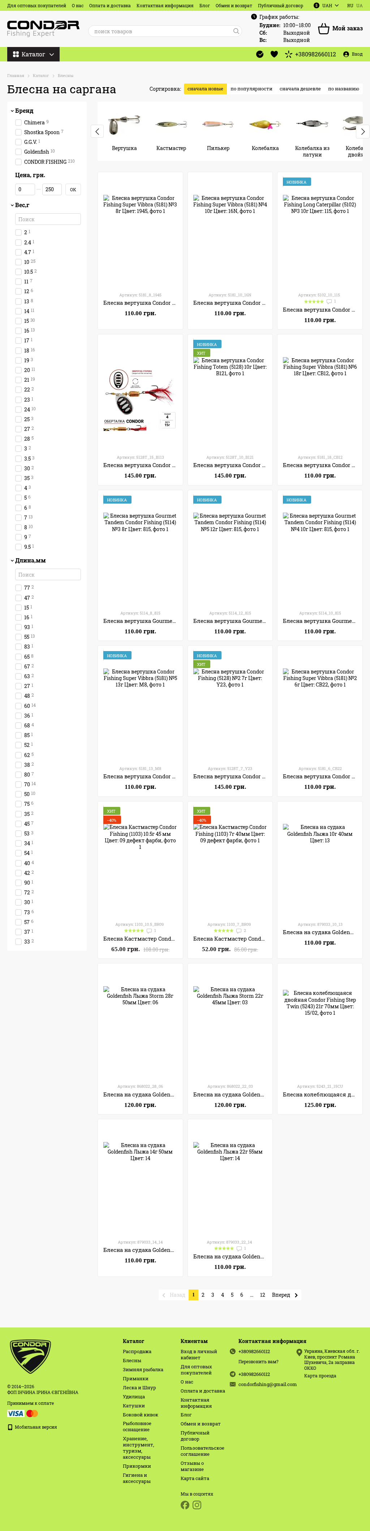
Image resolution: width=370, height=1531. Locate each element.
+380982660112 (315, 54)
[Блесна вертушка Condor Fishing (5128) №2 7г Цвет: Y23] (230, 705)
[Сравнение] (259, 54)
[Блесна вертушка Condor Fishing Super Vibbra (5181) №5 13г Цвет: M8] (140, 705)
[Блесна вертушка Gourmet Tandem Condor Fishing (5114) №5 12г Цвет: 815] (230, 550)
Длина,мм (30, 560)
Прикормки (137, 1466)
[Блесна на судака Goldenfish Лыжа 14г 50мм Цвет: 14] (140, 1179)
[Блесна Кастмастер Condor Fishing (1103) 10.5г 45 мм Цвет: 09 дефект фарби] (140, 861)
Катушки (134, 1405)
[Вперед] (363, 131)
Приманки (136, 1378)
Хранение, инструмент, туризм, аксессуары (138, 1447)
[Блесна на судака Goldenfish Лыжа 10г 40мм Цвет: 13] (320, 861)
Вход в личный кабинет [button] (199, 1354)
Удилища (134, 1396)
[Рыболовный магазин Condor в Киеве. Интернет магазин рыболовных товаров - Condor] (31, 1356)
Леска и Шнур (139, 1387)
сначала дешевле (300, 88)
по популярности (251, 88)
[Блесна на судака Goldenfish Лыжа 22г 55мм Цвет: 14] (230, 1179)
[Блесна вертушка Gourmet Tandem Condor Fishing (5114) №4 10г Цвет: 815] (320, 550)
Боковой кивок (140, 1414)
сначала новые (205, 88)
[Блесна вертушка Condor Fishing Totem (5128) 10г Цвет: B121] (230, 394)
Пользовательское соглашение (202, 1451)
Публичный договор (280, 5)
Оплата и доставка (110, 5)
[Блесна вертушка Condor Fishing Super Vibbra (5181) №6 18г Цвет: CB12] (320, 394)
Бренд (24, 111)
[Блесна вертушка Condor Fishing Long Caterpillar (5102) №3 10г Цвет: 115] (320, 232)
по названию (343, 88)
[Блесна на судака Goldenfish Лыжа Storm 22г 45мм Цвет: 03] (230, 1023)
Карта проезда (320, 1375)
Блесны (132, 1360)
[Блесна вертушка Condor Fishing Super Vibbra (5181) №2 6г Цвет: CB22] (320, 705)
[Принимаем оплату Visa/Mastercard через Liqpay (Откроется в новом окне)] (23, 1413)
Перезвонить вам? (258, 1361)
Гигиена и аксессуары (137, 1478)
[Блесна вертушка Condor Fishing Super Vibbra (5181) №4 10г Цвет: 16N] (230, 232)
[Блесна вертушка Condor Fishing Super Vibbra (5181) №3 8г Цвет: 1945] (140, 232)
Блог (204, 5)
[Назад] (97, 131)
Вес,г (22, 205)
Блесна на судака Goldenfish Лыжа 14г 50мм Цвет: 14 (175, 1249)
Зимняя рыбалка (143, 1369)
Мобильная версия (35, 1427)
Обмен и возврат (234, 5)
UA (359, 5)
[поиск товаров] (236, 31)
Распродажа (137, 1351)
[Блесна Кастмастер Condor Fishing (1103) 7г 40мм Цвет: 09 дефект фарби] (230, 861)
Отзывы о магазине (192, 1466)
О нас (77, 5)
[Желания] (274, 54)
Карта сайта (195, 1478)
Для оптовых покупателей (36, 5)
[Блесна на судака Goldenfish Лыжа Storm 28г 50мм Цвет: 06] (140, 1023)
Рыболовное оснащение (137, 1426)
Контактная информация (165, 5)
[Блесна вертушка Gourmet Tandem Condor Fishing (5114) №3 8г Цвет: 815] (140, 550)
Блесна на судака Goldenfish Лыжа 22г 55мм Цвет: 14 (265, 1256)
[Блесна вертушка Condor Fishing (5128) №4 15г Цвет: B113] (140, 394)
